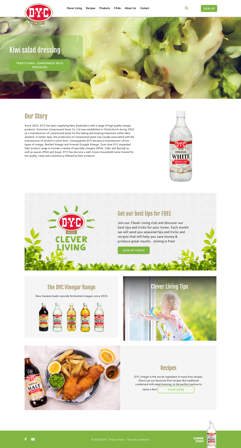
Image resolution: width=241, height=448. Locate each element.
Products (104, 8)
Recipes (90, 8)
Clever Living (74, 8)
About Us (130, 8)
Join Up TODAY (134, 250)
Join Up (209, 8)
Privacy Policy (117, 439)
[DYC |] (39, 14)
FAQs (117, 8)
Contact (144, 8)
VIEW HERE (176, 389)
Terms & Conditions (138, 439)
